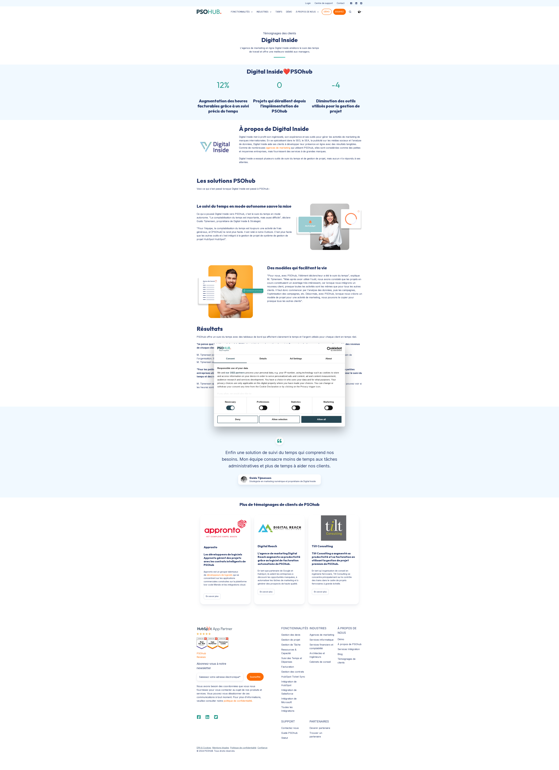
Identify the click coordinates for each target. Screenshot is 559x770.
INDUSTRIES (262, 11)
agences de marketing (278, 147)
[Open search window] (350, 11)
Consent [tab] (230, 358)
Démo (341, 639)
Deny (237, 419)
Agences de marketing (321, 634)
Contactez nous (290, 728)
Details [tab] (263, 358)
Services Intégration (349, 649)
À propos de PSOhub (349, 644)
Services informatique (321, 639)
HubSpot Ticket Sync (293, 676)
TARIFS (278, 11)
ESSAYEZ (339, 11)
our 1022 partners (235, 373)
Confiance (262, 747)
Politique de (236, 747)
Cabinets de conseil (320, 661)
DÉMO (289, 11)
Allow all (321, 419)
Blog (340, 654)
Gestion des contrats (292, 671)
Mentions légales (220, 747)
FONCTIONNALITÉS (240, 11)
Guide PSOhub (289, 732)
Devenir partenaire (319, 728)
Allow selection (279, 419)
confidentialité (249, 747)
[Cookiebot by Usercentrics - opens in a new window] (329, 349)
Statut (284, 737)
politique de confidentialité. (238, 700)
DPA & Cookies (204, 747)
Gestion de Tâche (290, 644)
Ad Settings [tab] (296, 358)
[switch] (263, 407)
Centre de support (324, 3)
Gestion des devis (290, 634)
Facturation (287, 666)
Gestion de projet (290, 639)
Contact (340, 3)
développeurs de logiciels (219, 575)
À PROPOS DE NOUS (306, 11)
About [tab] (329, 358)
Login (308, 3)
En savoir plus (212, 596)
